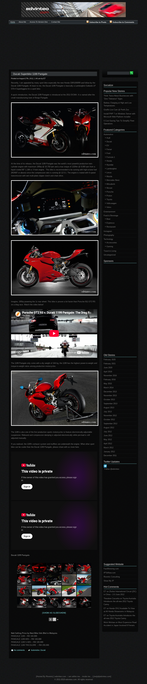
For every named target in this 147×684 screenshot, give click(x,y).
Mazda (109, 176)
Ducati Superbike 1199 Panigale (30, 74)
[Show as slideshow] (54, 613)
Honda (109, 161)
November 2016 (110, 375)
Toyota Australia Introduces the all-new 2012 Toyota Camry (120, 601)
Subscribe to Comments (123, 22)
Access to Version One (39, 22)
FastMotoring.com (111, 569)
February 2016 (110, 379)
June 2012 (108, 435)
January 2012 (109, 452)
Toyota (109, 199)
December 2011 (110, 455)
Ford (108, 153)
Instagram (108, 231)
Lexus (109, 172)
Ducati (43, 650)
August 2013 (109, 408)
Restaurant (111, 227)
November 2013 (110, 395)
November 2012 (110, 415)
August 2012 (109, 428)
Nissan (109, 188)
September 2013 (110, 403)
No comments (19, 650)
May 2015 (108, 383)
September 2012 (110, 423)
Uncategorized (110, 255)
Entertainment (109, 212)
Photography (109, 235)
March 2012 (108, 448)
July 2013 (108, 412)
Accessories (112, 243)
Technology (108, 239)
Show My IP (109, 581)
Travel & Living (110, 251)
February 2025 (110, 359)
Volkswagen (111, 203)
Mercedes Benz (113, 180)
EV (108, 145)
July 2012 (108, 432)
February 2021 (110, 363)
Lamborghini (112, 169)
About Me (22, 22)
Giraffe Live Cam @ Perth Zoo (116, 110)
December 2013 (110, 392)
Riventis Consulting (112, 577)
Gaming (110, 246)
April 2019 (108, 372)
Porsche (110, 192)
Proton (109, 196)
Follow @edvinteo (111, 469)
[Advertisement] (73, 47)
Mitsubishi (111, 184)
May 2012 (108, 439)
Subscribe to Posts (97, 22)
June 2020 (108, 368)
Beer (108, 219)
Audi (108, 138)
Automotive (35, 650)
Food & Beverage (111, 215)
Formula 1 (111, 157)
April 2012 (108, 443)
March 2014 (108, 388)
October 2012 (109, 419)
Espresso (110, 223)
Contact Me (55, 22)
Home (12, 22)
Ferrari (109, 149)
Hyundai (110, 165)
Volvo (109, 207)
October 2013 (109, 399)
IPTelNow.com (110, 573)
